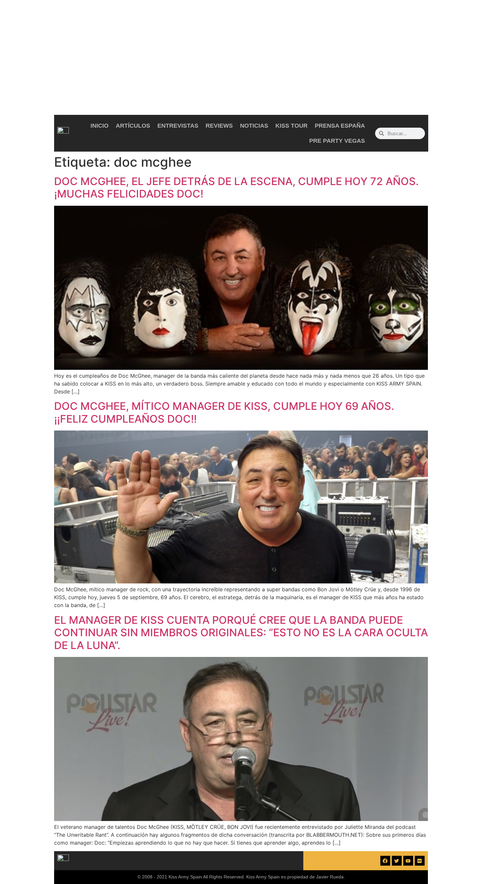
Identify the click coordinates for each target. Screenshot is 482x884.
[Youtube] (408, 861)
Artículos (133, 125)
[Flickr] (420, 861)
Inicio (99, 125)
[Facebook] (385, 861)
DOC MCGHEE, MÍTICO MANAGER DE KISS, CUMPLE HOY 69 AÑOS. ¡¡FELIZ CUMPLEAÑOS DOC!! (224, 412)
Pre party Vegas (337, 140)
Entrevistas (177, 125)
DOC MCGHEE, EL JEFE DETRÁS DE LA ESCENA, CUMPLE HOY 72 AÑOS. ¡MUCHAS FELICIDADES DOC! (236, 187)
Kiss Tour (291, 125)
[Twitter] (397, 861)
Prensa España (340, 125)
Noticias (254, 125)
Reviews (219, 125)
